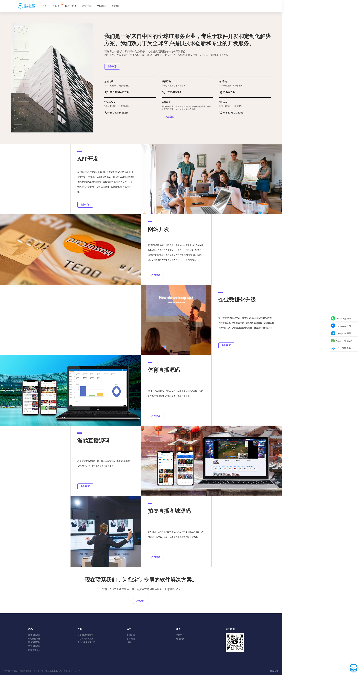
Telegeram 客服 (344, 333)
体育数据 (86, 6)
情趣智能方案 (34, 650)
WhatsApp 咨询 (344, 318)
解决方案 (69, 6)
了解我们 (115, 6)
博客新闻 (101, 6)
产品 (54, 6)
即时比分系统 (34, 639)
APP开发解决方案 (85, 635)
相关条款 (274, 671)
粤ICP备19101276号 (53, 671)
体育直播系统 (34, 635)
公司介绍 (131, 635)
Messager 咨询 (344, 326)
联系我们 (169, 116)
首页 (44, 6)
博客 (129, 642)
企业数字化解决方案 (86, 642)
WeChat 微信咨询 (344, 341)
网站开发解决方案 (85, 639)
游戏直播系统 (34, 642)
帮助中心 (180, 635)
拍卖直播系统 (34, 646)
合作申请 (85, 204)
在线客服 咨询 (344, 348)
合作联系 (112, 66)
